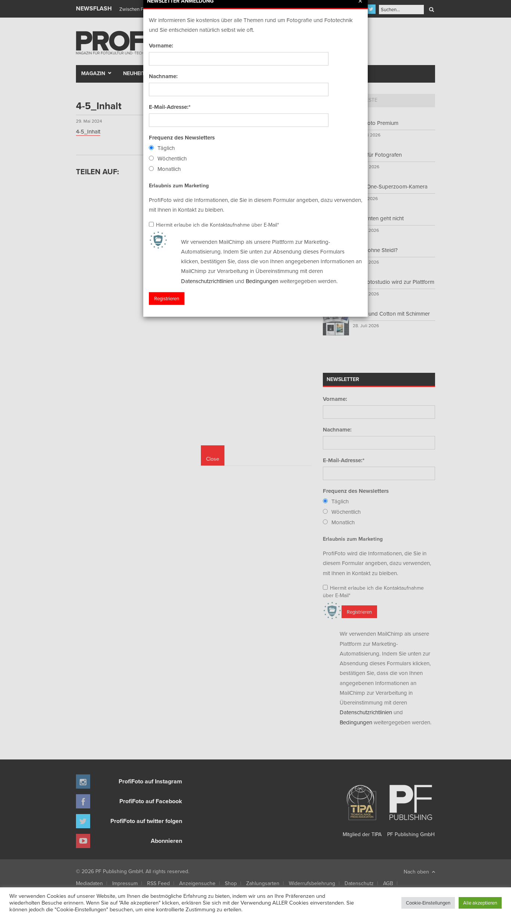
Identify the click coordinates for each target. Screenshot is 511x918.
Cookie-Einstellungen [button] (428, 902)
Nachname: (163, 76)
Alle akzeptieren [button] (480, 902)
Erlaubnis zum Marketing (179, 185)
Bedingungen (262, 281)
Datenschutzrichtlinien (207, 281)
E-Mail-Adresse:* (169, 107)
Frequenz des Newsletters (182, 137)
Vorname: (161, 46)
